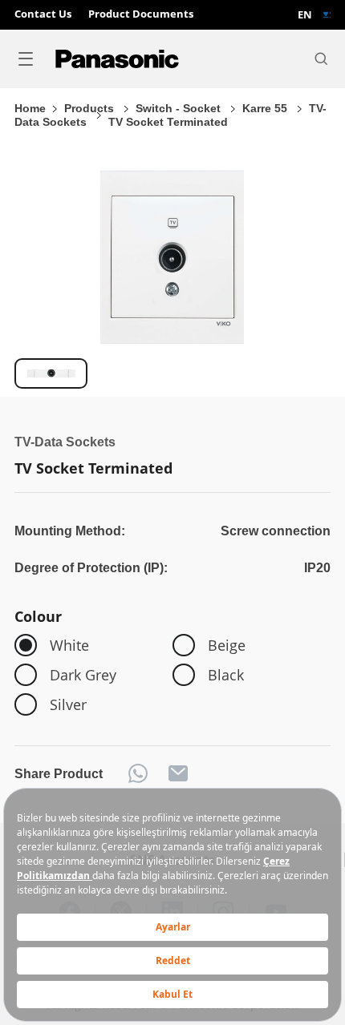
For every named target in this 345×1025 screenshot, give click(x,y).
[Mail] (178, 773)
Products (90, 109)
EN (305, 15)
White (69, 645)
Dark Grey (83, 674)
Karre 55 (266, 109)
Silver (68, 704)
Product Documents (140, 14)
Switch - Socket (180, 109)
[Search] (321, 58)
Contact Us (42, 14)
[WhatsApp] (138, 773)
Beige (227, 645)
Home (30, 109)
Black (226, 674)
